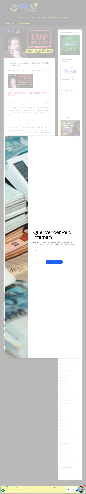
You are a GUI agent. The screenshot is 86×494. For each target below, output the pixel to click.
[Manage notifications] (7, 487)
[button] (78, 137)
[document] (43, 247)
